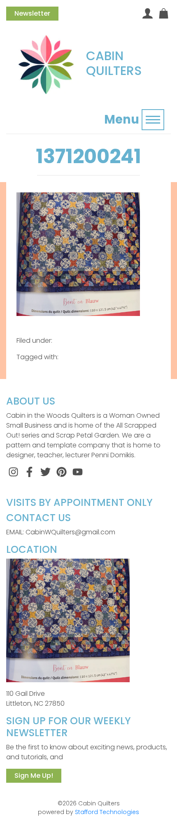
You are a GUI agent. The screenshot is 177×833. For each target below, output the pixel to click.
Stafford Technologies (107, 812)
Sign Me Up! (33, 775)
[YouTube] (77, 471)
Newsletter (32, 13)
